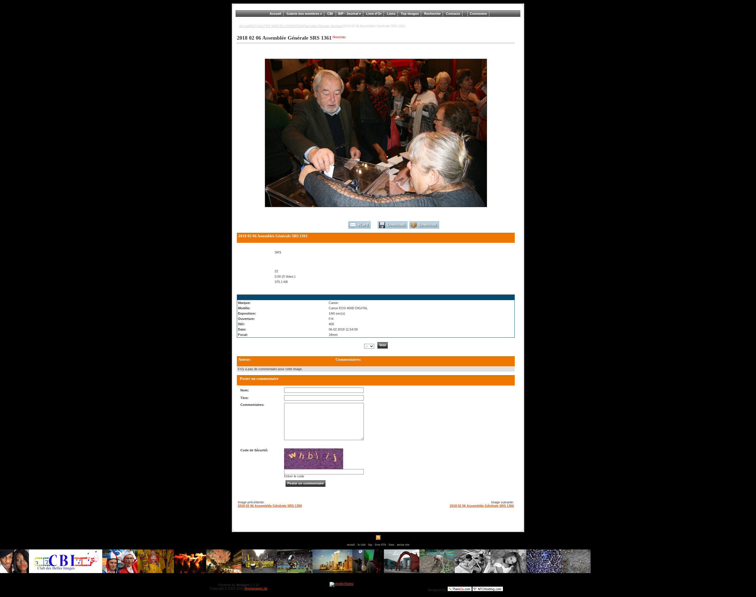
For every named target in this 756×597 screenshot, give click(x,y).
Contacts (453, 13)
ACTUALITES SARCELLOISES (272, 26)
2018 (299, 26)
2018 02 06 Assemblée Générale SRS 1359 (270, 505)
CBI (330, 13)
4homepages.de (255, 588)
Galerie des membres (303, 13)
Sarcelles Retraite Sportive (323, 26)
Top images (410, 13)
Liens (391, 13)
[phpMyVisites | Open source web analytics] (341, 583)
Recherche (432, 13)
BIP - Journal (348, 13)
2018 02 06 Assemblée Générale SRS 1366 (482, 505)
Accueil (275, 13)
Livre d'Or (374, 13)
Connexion (478, 13)
